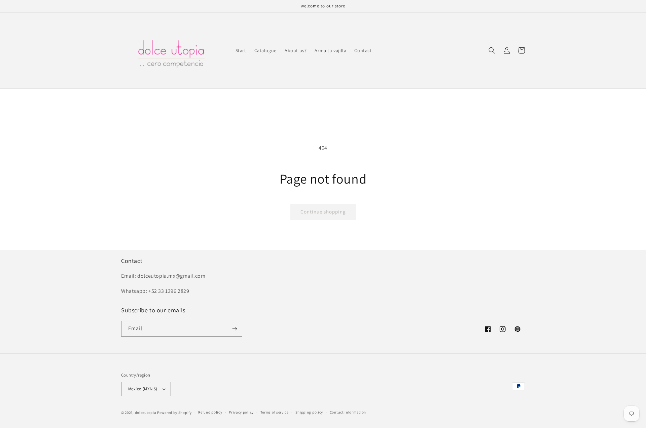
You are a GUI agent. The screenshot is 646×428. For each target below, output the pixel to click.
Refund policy (210, 412)
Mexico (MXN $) (142, 389)
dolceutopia (145, 412)
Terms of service (274, 412)
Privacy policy (241, 412)
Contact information (348, 412)
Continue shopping (323, 211)
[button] (492, 50)
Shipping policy (309, 412)
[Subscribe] (234, 329)
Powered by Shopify (174, 412)
